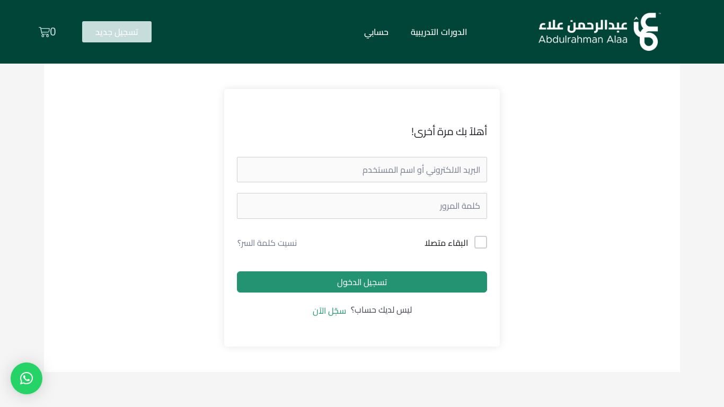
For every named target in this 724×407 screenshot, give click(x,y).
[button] (26, 378)
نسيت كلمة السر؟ (267, 242)
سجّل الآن (329, 310)
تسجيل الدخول (362, 282)
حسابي (376, 32)
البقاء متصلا (446, 243)
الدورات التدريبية (439, 32)
